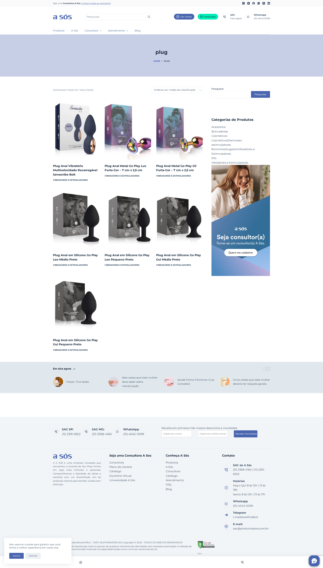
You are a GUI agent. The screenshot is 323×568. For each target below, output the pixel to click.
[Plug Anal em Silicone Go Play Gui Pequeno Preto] (76, 303)
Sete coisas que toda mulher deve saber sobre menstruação (139, 382)
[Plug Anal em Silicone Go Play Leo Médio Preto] (76, 218)
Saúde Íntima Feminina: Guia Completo (195, 382)
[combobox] (115, 16)
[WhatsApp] (258, 3)
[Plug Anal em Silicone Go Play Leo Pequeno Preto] (128, 218)
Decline (33, 555)
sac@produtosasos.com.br (250, 528)
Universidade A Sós (122, 480)
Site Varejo (186, 16)
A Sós (74, 30)
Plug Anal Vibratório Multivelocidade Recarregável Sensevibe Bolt (75, 170)
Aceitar (16, 555)
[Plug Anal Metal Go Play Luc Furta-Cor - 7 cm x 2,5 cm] (128, 129)
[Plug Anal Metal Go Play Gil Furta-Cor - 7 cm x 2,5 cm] (179, 129)
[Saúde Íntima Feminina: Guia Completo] (169, 382)
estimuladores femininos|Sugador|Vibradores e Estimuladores (233, 149)
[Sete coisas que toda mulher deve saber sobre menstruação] (114, 382)
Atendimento (116, 30)
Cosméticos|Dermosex (226, 140)
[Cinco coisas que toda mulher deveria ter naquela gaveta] (225, 382)
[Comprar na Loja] (76, 155)
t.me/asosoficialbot (245, 517)
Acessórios (218, 127)
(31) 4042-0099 (262, 18)
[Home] (80, 562)
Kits (214, 158)
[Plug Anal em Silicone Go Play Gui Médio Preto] (179, 218)
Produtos (58, 30)
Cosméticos (219, 135)
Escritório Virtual (120, 475)
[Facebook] (253, 3)
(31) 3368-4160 (102, 434)
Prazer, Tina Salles (77, 381)
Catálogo (115, 471)
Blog (137, 30)
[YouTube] (248, 3)
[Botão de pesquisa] (149, 16)
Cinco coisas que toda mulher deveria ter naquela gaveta (251, 382)
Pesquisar (217, 89)
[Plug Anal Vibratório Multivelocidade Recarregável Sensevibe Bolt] (76, 129)
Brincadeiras (219, 131)
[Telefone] (242, 562)
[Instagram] (243, 3)
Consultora (210, 16)
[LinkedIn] (268, 3)
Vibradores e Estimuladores (70, 180)
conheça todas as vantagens (95, 3)
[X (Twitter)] (263, 3)
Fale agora (236, 18)
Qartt (200, 553)
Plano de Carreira (120, 467)
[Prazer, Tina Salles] (58, 382)
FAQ (168, 484)
